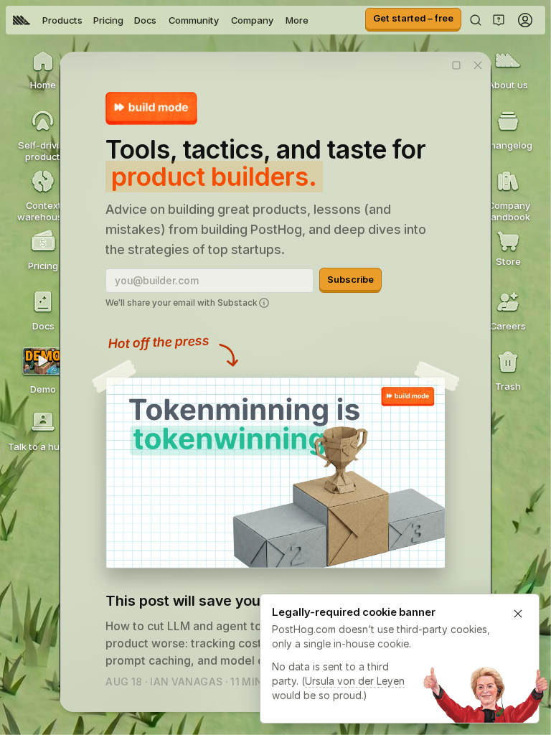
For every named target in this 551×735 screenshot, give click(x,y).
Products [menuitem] (62, 20)
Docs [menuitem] (145, 20)
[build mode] (151, 108)
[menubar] (160, 20)
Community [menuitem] (194, 20)
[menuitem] (21, 20)
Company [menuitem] (252, 20)
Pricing (108, 20)
